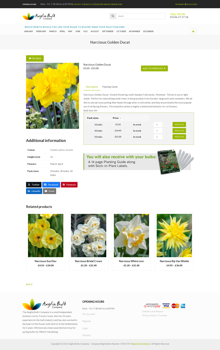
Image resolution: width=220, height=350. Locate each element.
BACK (29, 284)
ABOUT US (90, 4)
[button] (193, 31)
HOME (119, 4)
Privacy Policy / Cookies (154, 315)
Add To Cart (179, 124)
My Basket (180, 4)
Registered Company (140, 343)
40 (51, 156)
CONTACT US (78, 4)
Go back (36, 58)
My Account (192, 4)
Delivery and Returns (105, 4)
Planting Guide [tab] (109, 86)
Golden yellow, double (61, 149)
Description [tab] (92, 86)
